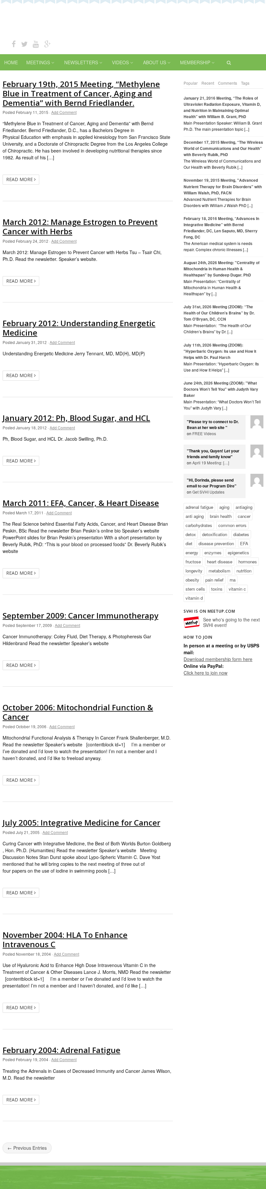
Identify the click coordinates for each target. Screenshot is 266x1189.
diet (189, 543)
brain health (221, 516)
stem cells (195, 589)
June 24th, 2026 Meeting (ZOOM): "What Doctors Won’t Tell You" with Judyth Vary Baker (221, 389)
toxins (217, 589)
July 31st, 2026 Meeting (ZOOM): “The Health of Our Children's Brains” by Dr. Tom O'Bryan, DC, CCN (219, 313)
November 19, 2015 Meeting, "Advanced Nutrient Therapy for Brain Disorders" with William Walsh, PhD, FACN (223, 186)
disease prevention (216, 543)
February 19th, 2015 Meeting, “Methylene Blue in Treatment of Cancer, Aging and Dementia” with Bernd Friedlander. (81, 93)
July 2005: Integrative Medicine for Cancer (81, 822)
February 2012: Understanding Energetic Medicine (79, 328)
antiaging (244, 507)
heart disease (219, 561)
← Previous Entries (27, 1148)
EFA (244, 543)
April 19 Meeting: (210, 462)
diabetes (241, 534)
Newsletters (81, 62)
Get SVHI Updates (208, 492)
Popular (191, 83)
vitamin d (194, 598)
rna (233, 580)
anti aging (195, 516)
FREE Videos (204, 433)
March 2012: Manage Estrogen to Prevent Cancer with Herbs (80, 226)
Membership (195, 62)
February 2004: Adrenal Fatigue (61, 1050)
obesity (192, 580)
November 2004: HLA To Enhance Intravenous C (65, 939)
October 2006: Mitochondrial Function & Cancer (78, 712)
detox (191, 534)
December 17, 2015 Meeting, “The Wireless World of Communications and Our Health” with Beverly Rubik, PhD (223, 148)
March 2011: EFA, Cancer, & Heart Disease (81, 502)
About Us (154, 62)
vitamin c (237, 589)
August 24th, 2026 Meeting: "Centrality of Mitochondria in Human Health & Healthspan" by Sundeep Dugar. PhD (222, 269)
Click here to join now (205, 672)
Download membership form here (218, 659)
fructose (193, 561)
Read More (20, 179)
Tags (245, 83)
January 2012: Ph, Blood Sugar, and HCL (76, 417)
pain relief (214, 580)
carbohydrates (199, 525)
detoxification (214, 534)
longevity (194, 571)
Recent (207, 83)
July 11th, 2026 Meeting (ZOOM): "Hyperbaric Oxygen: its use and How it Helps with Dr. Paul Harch (220, 351)
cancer (244, 516)
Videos (120, 62)
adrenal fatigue (199, 507)
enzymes (213, 552)
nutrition (243, 571)
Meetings (38, 62)
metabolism (219, 571)
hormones (247, 561)
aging (224, 507)
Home (11, 62)
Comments (227, 83)
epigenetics (238, 552)
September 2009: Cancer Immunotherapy (80, 615)
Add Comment (64, 112)
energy (192, 552)
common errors (232, 525)
